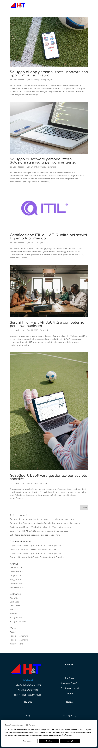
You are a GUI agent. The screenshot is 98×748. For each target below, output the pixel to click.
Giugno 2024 (15, 576)
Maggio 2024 (15, 579)
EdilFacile (14, 602)
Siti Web (13, 614)
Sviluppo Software (47, 167)
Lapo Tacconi (19, 80)
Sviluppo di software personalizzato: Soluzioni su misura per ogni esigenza (43, 160)
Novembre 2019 (17, 587)
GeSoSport (45, 483)
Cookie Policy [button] (12, 735)
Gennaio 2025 (16, 568)
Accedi (13, 632)
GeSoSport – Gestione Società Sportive (43, 545)
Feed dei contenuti (19, 636)
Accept (70, 741)
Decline (49, 741)
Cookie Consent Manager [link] (14, 725)
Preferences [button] (67, 735)
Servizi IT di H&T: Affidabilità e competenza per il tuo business (47, 324)
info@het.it (28, 680)
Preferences (27, 741)
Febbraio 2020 (16, 583)
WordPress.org (16, 644)
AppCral (13, 598)
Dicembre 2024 (16, 572)
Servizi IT (44, 243)
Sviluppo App (45, 80)
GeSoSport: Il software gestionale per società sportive (48, 477)
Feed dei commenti (19, 640)
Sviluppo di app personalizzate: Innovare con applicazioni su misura (49, 73)
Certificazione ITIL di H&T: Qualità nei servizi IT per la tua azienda (48, 236)
